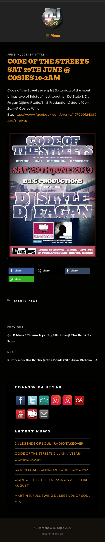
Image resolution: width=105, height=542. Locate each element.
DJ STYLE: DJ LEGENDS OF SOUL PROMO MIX (52, 469)
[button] (21, 271)
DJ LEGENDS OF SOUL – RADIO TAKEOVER (49, 443)
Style (40, 54)
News (33, 300)
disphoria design (52, 533)
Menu (55, 35)
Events (20, 300)
